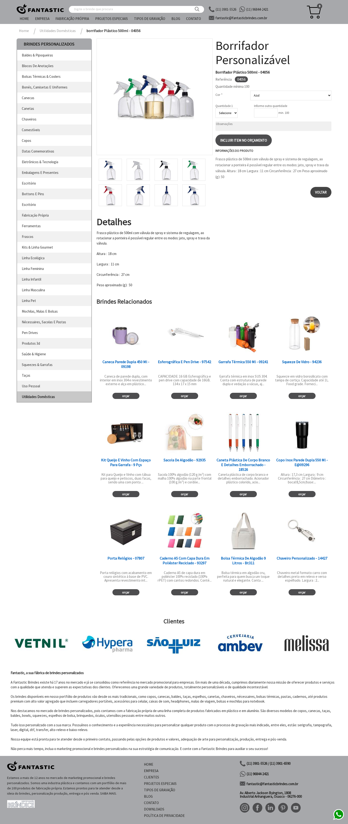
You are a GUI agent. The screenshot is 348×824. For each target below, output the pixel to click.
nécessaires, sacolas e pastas (44, 322)
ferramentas (31, 226)
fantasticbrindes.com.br (241, 18)
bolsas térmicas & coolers (41, 76)
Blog (175, 18)
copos (26, 140)
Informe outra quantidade (270, 105)
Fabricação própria (72, 18)
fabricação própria (35, 215)
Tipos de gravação (149, 18)
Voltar (321, 192)
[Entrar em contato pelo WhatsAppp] (338, 819)
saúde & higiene (34, 354)
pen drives (30, 332)
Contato (193, 18)
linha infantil (31, 279)
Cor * (219, 95)
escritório (29, 183)
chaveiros (29, 119)
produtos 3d (31, 343)
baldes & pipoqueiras (37, 55)
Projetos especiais (111, 18)
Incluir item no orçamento (243, 140)
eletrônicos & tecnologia (40, 162)
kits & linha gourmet (37, 247)
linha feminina (33, 268)
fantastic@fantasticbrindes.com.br (272, 784)
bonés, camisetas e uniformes (44, 87)
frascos (27, 236)
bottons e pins (33, 194)
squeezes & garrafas (37, 364)
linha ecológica (33, 258)
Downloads (154, 809)
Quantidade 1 (224, 105)
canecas (28, 98)
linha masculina (33, 290)
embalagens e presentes (40, 172)
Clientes (151, 777)
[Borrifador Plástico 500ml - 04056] (155, 96)
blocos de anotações (38, 66)
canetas (28, 108)
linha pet (29, 300)
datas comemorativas (38, 151)
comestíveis (31, 130)
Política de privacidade (164, 815)
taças (26, 375)
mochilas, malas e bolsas (40, 311)
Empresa (42, 18)
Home (24, 18)
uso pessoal (31, 386)
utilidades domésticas (38, 396)
